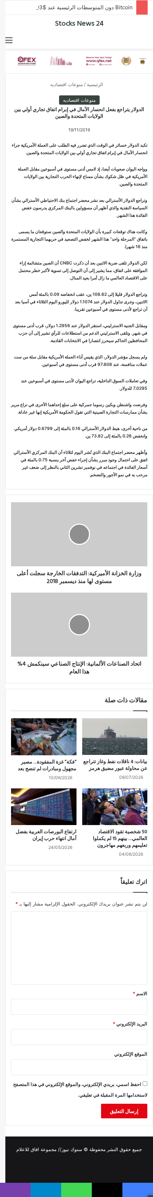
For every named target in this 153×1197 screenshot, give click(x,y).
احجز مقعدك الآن (80, 122)
